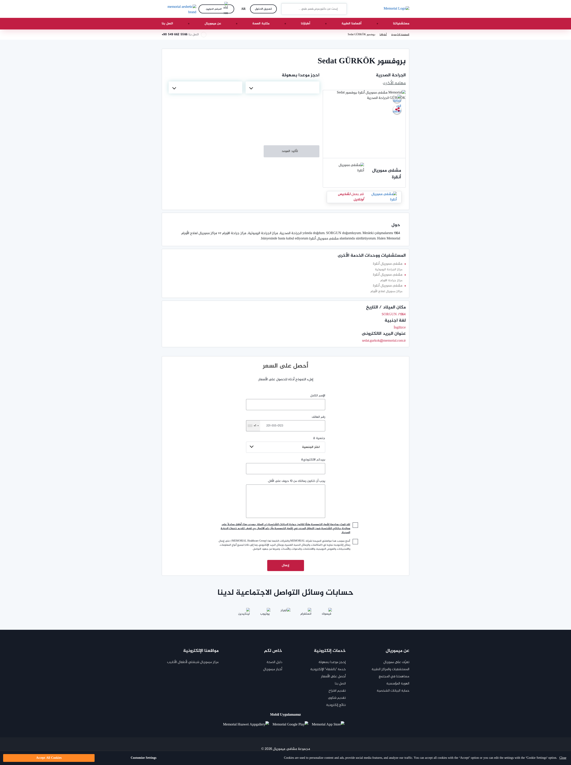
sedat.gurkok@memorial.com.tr (384, 341)
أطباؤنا (305, 23)
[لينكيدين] (244, 613)
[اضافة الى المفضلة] (397, 99)
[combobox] (282, 87)
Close (562, 758)
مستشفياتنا (401, 23)
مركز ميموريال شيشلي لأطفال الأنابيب (193, 662)
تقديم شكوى (337, 698)
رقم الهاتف (289, 421)
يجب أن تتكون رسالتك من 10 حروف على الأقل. (296, 481)
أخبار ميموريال (272, 669)
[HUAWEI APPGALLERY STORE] (248, 724)
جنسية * (313, 443)
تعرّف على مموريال (396, 662)
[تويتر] (285, 613)
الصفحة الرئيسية (400, 34)
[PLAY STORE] (290, 724)
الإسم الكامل (317, 395)
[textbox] (282, 87)
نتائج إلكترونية (336, 705)
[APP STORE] (330, 724)
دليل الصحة (274, 662)
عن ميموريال (213, 23)
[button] (286, 9)
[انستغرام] (306, 613)
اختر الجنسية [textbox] (311, 447)
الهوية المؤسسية (397, 684)
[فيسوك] (326, 613)
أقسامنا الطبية (351, 23)
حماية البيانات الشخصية (393, 691)
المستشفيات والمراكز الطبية (390, 669)
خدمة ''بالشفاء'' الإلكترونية (328, 669)
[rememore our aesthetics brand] (178, 8)
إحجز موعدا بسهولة (332, 662)
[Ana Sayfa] (396, 9)
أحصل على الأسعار (333, 677)
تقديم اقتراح (337, 691)
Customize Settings (143, 758)
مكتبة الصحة (260, 23)
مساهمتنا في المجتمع (394, 677)
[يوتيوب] (265, 613)
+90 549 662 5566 (174, 35)
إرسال (285, 565)
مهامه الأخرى (394, 83)
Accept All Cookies (49, 758)
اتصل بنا (167, 23)
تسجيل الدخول (263, 9)
